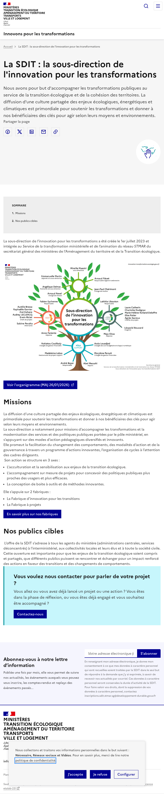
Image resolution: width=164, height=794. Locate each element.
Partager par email (43, 131)
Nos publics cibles (26, 221)
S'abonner (149, 653)
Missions (20, 213)
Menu (158, 6)
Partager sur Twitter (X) (19, 131)
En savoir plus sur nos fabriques (32, 514)
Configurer (126, 774)
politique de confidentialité (35, 760)
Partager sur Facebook (7, 131)
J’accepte (75, 774)
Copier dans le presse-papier (55, 131)
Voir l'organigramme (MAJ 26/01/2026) (38, 384)
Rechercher (146, 6)
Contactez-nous (30, 614)
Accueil (8, 47)
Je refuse (100, 774)
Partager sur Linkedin (31, 131)
